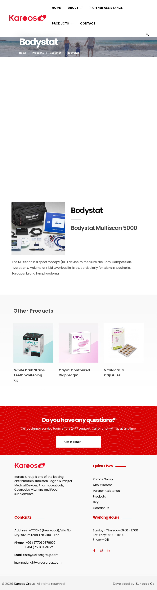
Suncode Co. (145, 584)
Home (22, 53)
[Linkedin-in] (108, 550)
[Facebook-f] (94, 550)
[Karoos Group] (27, 18)
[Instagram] (101, 550)
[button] (147, 34)
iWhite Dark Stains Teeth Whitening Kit (29, 375)
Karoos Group (24, 584)
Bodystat (55, 53)
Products (38, 53)
